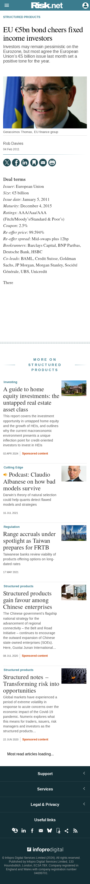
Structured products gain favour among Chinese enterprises (27, 600)
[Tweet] (7, 162)
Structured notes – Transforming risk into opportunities (31, 683)
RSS (75, 830)
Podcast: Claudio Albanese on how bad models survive (29, 481)
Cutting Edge (13, 467)
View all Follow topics (15, 830)
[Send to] (43, 162)
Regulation (12, 527)
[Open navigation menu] (4, 5)
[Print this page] (52, 162)
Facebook (32, 830)
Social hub (67, 830)
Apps (58, 830)
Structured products (21, 17)
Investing (10, 382)
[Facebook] (16, 162)
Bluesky (49, 830)
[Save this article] (34, 162)
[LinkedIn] (25, 162)
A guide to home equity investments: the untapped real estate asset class (31, 399)
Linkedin (23, 830)
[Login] (85, 5)
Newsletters (41, 830)
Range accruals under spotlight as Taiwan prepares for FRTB (29, 540)
